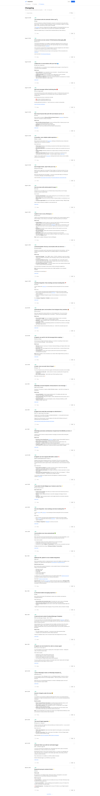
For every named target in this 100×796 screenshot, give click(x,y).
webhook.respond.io (61, 562)
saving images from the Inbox (46, 177)
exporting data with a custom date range (59, 177)
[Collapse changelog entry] (74, 18)
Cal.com (39, 512)
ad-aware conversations (54, 735)
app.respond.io (54, 562)
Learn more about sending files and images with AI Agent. (44, 421)
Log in (69, 1)
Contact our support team (43, 578)
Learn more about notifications (39, 104)
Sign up (73, 1)
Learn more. (36, 683)
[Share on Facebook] (72, 33)
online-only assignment (45, 735)
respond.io (47, 45)
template (37, 27)
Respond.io (51, 439)
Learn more (36, 79)
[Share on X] (74, 33)
